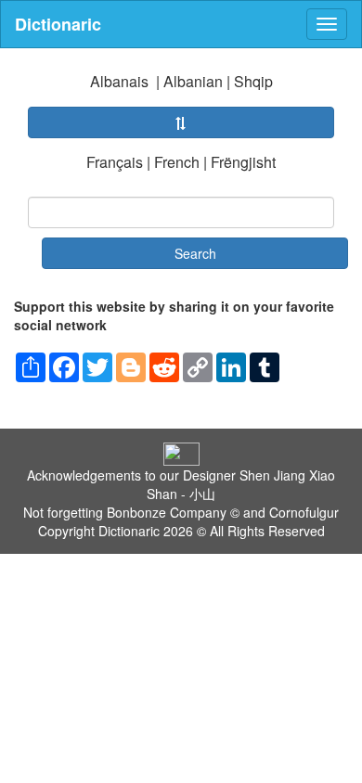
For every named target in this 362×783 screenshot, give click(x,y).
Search (195, 253)
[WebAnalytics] (181, 452)
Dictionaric (58, 24)
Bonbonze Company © (173, 512)
